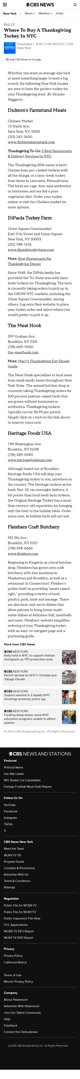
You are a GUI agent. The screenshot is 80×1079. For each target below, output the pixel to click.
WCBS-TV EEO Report (19, 931)
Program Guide (14, 861)
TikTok (8, 824)
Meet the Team (14, 848)
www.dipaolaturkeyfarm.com (31, 250)
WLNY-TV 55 (12, 855)
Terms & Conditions (17, 881)
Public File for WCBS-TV (20, 905)
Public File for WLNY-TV (20, 912)
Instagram (10, 817)
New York (10, 14)
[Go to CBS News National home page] (40, 5)
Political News (13, 767)
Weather (45, 13)
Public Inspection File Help (22, 918)
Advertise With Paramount (21, 1006)
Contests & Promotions (19, 868)
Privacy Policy (13, 955)
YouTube (10, 805)
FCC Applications (16, 924)
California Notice (15, 962)
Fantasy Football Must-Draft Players (28, 786)
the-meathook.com (23, 352)
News (29, 13)
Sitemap (9, 887)
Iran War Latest (14, 773)
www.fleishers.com (23, 554)
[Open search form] (75, 4)
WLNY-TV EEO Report (18, 937)
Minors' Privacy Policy (18, 981)
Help (7, 1019)
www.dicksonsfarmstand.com (31, 142)
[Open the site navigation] (14, 4)
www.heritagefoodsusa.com (30, 460)
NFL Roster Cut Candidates (22, 780)
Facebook (10, 811)
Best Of (9, 24)
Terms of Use (12, 975)
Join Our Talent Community (22, 1012)
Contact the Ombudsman (21, 1032)
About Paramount (16, 999)
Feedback (10, 1025)
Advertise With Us (16, 874)
